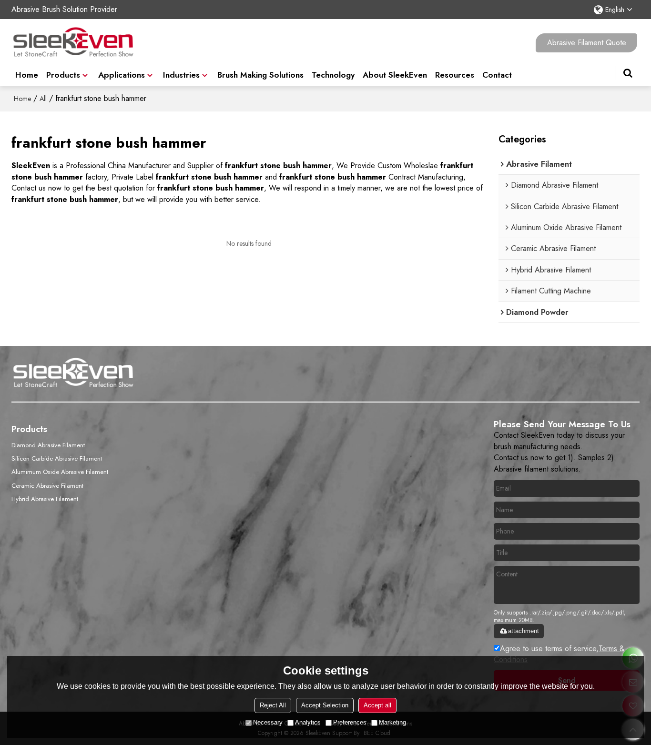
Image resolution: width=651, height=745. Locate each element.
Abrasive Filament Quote (586, 42)
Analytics (308, 722)
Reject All (273, 705)
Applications (121, 75)
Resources (454, 75)
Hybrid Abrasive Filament (44, 498)
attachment (523, 630)
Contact (497, 75)
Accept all (377, 705)
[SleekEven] (73, 43)
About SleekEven (395, 75)
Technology (333, 75)
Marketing (392, 722)
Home (26, 75)
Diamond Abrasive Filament (48, 445)
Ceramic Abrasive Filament (47, 485)
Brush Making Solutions (260, 75)
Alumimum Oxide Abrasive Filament (59, 471)
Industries (181, 75)
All (43, 98)
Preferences (349, 722)
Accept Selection (324, 705)
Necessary (268, 722)
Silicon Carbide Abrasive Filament (56, 458)
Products (63, 75)
